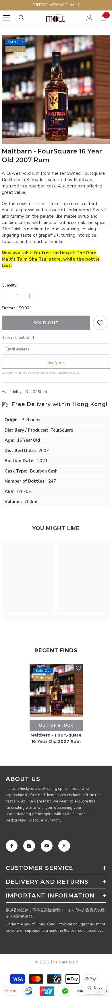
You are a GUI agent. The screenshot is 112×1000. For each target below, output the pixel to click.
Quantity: (9, 285)
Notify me (56, 363)
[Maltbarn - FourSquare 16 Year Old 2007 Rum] (56, 690)
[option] (56, 89)
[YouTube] (47, 846)
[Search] (21, 17)
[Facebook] (12, 846)
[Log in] (89, 18)
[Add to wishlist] (100, 323)
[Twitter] (64, 846)
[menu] (6, 17)
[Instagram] (29, 846)
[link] (28, 617)
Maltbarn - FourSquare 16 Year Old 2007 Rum (56, 738)
